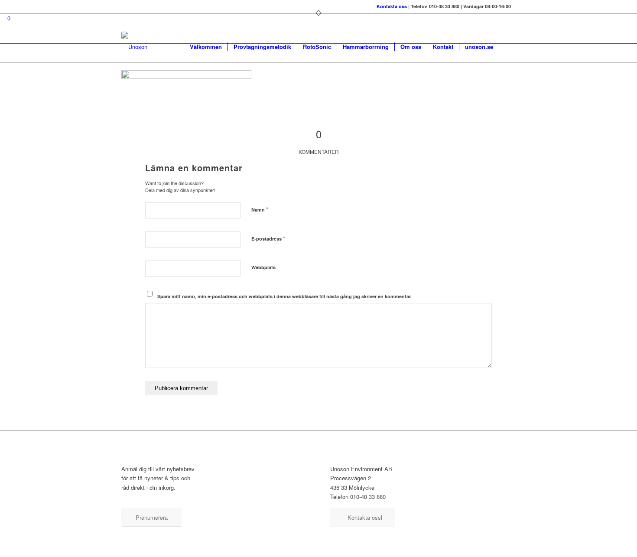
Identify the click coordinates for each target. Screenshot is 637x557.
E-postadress (268, 238)
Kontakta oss (392, 6)
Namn (259, 209)
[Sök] (507, 47)
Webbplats (263, 267)
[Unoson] (134, 47)
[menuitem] (206, 47)
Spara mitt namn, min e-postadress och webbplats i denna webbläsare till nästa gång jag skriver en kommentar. (284, 296)
